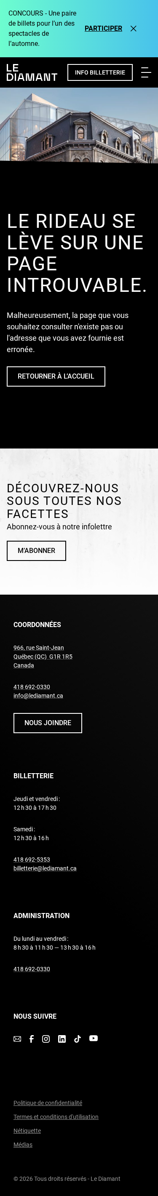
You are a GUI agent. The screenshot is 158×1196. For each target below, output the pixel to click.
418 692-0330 (31, 686)
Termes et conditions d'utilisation (56, 1116)
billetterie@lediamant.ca (45, 868)
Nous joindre (47, 723)
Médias (22, 1144)
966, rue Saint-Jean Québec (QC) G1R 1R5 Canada (42, 656)
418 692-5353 (31, 859)
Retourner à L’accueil (56, 376)
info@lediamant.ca (38, 695)
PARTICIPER (103, 28)
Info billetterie (100, 72)
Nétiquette (27, 1130)
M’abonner (36, 551)
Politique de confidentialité (47, 1103)
